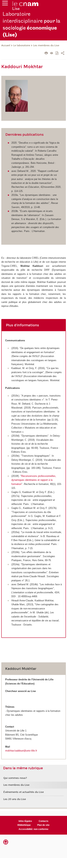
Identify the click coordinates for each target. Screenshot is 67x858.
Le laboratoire (21, 45)
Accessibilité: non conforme (33, 829)
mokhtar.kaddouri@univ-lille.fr (21, 750)
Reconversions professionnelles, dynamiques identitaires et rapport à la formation (33, 480)
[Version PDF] (57, 53)
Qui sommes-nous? (15, 778)
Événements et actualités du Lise (23, 792)
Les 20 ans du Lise (14, 799)
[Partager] (62, 53)
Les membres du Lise (46, 45)
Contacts (43, 821)
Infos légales (25, 821)
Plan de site (43, 825)
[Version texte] (51, 53)
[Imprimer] (46, 53)
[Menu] (5, 3)
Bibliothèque (24, 825)
